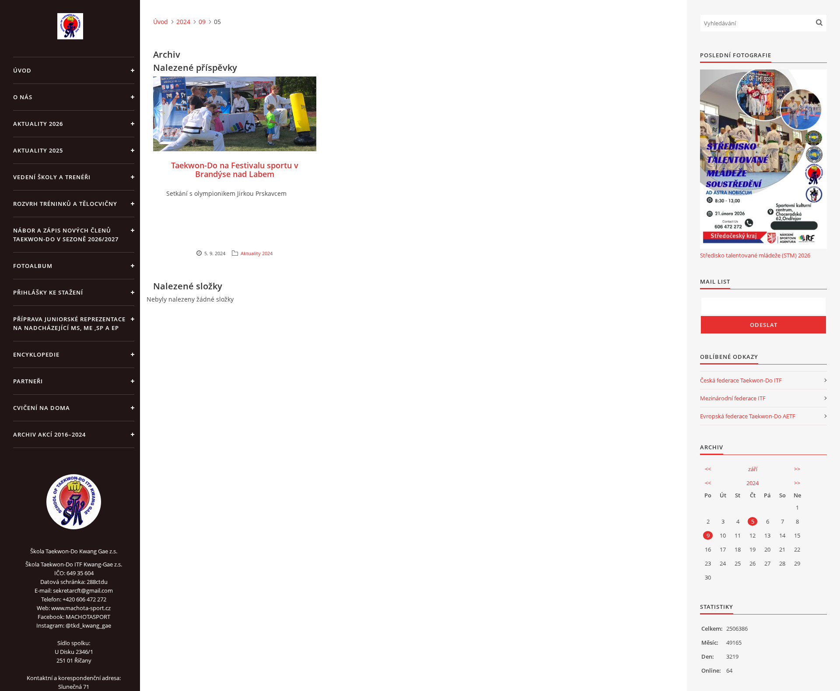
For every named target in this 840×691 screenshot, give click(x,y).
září (752, 469)
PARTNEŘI (28, 381)
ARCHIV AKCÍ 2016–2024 (49, 434)
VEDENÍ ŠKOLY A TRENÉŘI (52, 177)
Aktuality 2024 (257, 253)
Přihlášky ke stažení (48, 292)
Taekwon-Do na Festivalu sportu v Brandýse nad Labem (234, 169)
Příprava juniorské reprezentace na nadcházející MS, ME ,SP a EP (69, 323)
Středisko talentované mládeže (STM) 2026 (755, 255)
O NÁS (22, 97)
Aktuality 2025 (38, 150)
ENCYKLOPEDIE (36, 354)
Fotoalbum (32, 266)
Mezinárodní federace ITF (733, 398)
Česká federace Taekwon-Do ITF (741, 380)
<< (708, 469)
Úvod (22, 70)
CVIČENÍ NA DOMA (41, 408)
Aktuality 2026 (38, 124)
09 (202, 21)
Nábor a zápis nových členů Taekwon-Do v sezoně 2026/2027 (66, 234)
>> (797, 469)
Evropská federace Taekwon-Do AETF (747, 416)
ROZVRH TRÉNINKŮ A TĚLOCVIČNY (65, 204)
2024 (183, 21)
